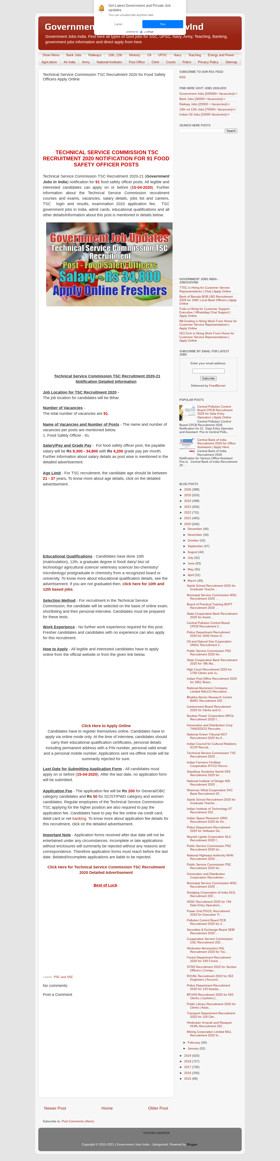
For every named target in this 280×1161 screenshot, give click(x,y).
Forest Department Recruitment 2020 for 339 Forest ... (209, 959)
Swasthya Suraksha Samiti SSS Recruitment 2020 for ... (208, 773)
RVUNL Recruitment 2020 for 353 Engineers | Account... (210, 977)
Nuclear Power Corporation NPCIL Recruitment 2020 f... (210, 717)
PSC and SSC (63, 977)
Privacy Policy (208, 62)
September (196, 546)
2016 (188, 1073)
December (195, 529)
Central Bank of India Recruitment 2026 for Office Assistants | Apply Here (216, 443)
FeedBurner (217, 385)
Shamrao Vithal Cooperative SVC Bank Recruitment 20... (210, 792)
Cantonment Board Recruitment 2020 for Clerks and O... (209, 708)
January (194, 1048)
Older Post (158, 1108)
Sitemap (231, 62)
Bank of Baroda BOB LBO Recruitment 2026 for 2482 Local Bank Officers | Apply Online (208, 300)
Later (119, 24)
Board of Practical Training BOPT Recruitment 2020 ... (210, 606)
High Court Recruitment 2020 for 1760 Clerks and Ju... (209, 671)
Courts (171, 62)
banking (79, 818)
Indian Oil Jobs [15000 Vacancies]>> (204, 114)
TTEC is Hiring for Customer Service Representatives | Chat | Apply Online (205, 289)
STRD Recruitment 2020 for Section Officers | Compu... (211, 968)
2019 (188, 1055)
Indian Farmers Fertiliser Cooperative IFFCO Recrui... (208, 764)
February (194, 1042)
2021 (188, 518)
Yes (162, 24)
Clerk (155, 62)
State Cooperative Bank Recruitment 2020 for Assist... (212, 615)
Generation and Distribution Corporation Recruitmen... (206, 875)
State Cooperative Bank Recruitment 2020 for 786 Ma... (212, 661)
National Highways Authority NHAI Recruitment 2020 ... (210, 857)
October (194, 540)
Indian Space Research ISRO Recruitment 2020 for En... (207, 820)
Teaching (194, 55)
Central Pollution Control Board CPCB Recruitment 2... (208, 624)
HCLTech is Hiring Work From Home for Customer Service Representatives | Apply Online (206, 337)
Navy (178, 55)
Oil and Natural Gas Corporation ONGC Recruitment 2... (209, 643)
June (191, 563)
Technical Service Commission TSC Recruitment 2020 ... (211, 754)
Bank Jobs (74, 55)
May (191, 569)
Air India (69, 62)
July (191, 557)
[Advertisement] (106, 116)
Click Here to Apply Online (106, 726)
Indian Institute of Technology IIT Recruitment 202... (209, 810)
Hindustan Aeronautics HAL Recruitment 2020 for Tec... (207, 950)
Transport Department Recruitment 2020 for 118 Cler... (211, 1015)
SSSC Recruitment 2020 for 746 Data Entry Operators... (209, 903)
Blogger (192, 1144)
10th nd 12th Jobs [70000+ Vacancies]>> (207, 109)
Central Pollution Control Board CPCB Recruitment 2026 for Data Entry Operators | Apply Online (215, 412)
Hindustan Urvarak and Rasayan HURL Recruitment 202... (209, 1024)
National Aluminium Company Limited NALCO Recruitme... (208, 689)
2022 (188, 512)
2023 (188, 506)
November (195, 534)
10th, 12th (115, 55)
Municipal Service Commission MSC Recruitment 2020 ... (212, 597)
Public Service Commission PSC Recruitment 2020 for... (209, 652)
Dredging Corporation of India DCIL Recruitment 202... (211, 894)
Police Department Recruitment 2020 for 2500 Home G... (208, 634)
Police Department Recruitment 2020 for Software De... (208, 829)
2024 (188, 501)
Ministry (134, 55)
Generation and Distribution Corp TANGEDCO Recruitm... (210, 727)
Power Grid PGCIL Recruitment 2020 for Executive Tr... (208, 913)
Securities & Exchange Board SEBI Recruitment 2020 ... (211, 931)
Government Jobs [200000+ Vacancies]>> (208, 93)
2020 (188, 524)
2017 (188, 1067)
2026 (188, 489)
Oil (149, 55)
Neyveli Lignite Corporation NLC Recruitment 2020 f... (209, 838)
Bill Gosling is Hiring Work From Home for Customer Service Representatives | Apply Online (208, 324)
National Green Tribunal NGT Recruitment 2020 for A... (207, 736)
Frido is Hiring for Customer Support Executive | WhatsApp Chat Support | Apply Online (205, 312)
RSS (182, 77)
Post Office (137, 62)
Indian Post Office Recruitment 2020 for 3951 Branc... (212, 680)
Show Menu (51, 55)
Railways (95, 55)
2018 (188, 1061)
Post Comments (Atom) (78, 1121)
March (192, 580)
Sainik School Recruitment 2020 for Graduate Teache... (211, 587)
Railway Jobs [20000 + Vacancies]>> (204, 104)
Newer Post (55, 1108)
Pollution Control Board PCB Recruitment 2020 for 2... (206, 922)
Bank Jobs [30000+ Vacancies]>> (202, 99)
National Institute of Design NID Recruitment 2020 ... (208, 782)
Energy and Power (221, 55)
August (193, 552)
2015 (188, 1078)
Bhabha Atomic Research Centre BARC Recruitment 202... (209, 699)
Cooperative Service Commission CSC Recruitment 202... (210, 940)
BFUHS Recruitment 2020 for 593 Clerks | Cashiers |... (210, 996)
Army (86, 62)
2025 (188, 495)
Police (186, 62)
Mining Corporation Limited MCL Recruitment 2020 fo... (209, 1033)
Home (107, 1108)
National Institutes (109, 62)
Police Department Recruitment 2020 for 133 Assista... (208, 987)
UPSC (162, 55)
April (191, 575)
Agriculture (49, 62)
